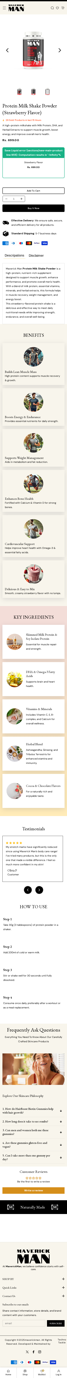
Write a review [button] (33, 1190)
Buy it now (33, 208)
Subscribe (56, 1323)
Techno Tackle (62, 1341)
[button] (4, 8)
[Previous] (7, 50)
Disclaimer (36, 255)
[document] (33, 50)
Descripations (14, 255)
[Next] (59, 50)
